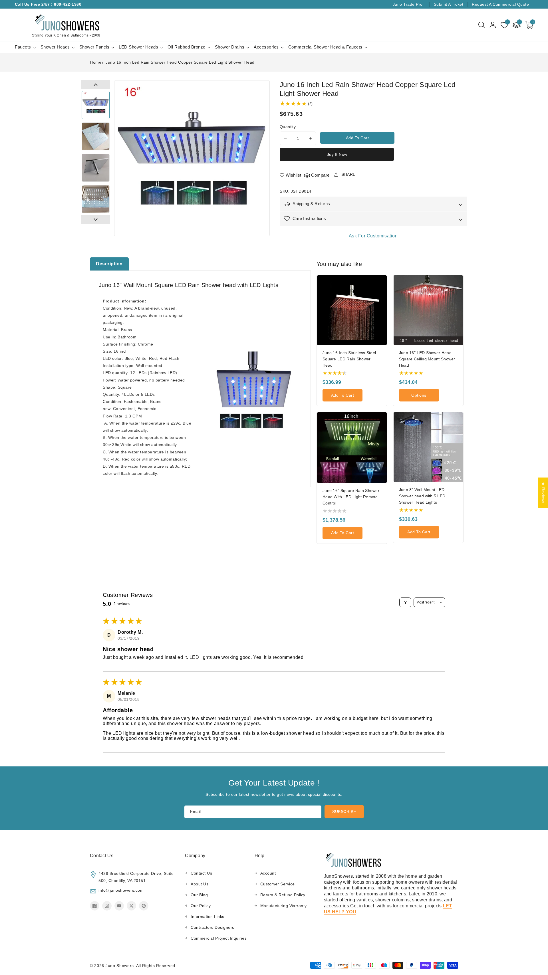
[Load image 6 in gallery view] (96, 105)
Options (418, 395)
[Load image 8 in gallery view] (96, 168)
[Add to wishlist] (384, 283)
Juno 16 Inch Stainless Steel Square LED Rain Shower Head (349, 359)
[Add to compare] (384, 295)
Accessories (266, 47)
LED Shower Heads (138, 47)
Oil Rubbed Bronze (187, 47)
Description (109, 263)
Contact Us (201, 873)
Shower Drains (230, 47)
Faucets (23, 47)
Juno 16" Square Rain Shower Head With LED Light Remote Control (351, 496)
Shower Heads (55, 47)
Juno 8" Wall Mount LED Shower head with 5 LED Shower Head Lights (422, 495)
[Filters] (405, 602)
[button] (481, 25)
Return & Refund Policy (282, 895)
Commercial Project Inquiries (219, 938)
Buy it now (337, 154)
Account (268, 873)
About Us (199, 884)
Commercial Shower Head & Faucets (325, 47)
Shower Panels (94, 47)
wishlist (293, 175)
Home (95, 62)
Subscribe (344, 811)
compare (320, 175)
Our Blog (199, 895)
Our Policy (201, 905)
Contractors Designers (212, 927)
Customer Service (277, 884)
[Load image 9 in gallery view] (96, 199)
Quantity (288, 126)
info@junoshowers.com (121, 890)
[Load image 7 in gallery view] (96, 136)
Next (95, 219)
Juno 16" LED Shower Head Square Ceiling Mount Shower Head (427, 359)
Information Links (207, 916)
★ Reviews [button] (543, 492)
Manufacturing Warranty (283, 905)
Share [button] (348, 174)
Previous (95, 84)
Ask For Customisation (373, 235)
